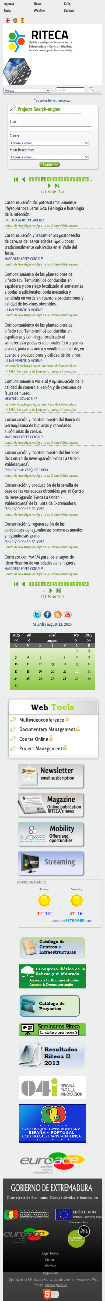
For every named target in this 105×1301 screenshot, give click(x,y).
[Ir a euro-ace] (26, 1244)
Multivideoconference (41, 720)
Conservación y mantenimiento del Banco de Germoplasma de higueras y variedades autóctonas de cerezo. (42, 425)
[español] (22, 21)
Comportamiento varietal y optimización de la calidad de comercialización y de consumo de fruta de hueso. (44, 387)
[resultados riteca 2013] (53, 1056)
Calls (67, 3)
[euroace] (53, 1162)
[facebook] (47, 614)
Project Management (40, 748)
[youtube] (68, 614)
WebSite (39, 10)
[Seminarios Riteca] (53, 1030)
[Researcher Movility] (51, 847)
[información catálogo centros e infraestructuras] (53, 947)
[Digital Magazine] (51, 818)
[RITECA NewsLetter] (51, 789)
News (37, 3)
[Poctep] (53, 1123)
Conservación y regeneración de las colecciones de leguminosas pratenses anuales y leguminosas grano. (44, 530)
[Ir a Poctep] (26, 1220)
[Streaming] (51, 877)
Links (7, 10)
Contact (69, 10)
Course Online (33, 739)
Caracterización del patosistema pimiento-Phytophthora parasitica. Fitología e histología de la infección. (44, 208)
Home (51, 100)
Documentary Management (47, 729)
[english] (8, 21)
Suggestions (50, 1272)
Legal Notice (50, 1253)
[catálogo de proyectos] (53, 1006)
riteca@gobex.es (56, 1285)
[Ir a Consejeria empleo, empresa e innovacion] (53, 1206)
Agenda (9, 3)
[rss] (58, 614)
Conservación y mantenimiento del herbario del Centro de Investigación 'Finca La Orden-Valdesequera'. (42, 458)
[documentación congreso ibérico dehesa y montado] (53, 976)
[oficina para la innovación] (53, 1087)
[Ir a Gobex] (79, 1247)
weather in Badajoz (31, 882)
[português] (15, 21)
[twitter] (37, 614)
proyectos (64, 100)
